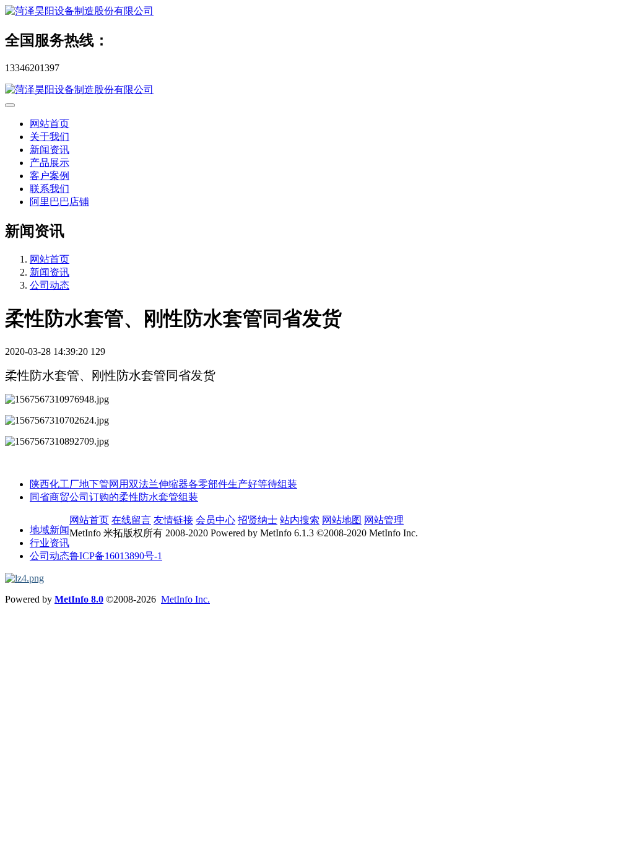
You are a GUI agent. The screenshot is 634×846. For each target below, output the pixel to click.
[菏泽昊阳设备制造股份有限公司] (317, 11)
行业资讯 (49, 543)
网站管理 (384, 520)
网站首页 (49, 123)
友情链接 (173, 520)
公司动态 (49, 285)
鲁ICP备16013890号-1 (115, 556)
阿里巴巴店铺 (59, 201)
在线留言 (131, 520)
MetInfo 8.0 (78, 599)
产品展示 (49, 162)
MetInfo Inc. (185, 599)
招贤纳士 (257, 520)
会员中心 (215, 520)
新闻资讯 (49, 149)
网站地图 (342, 520)
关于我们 (49, 136)
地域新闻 (49, 530)
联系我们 (49, 188)
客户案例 (49, 175)
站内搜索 (299, 520)
